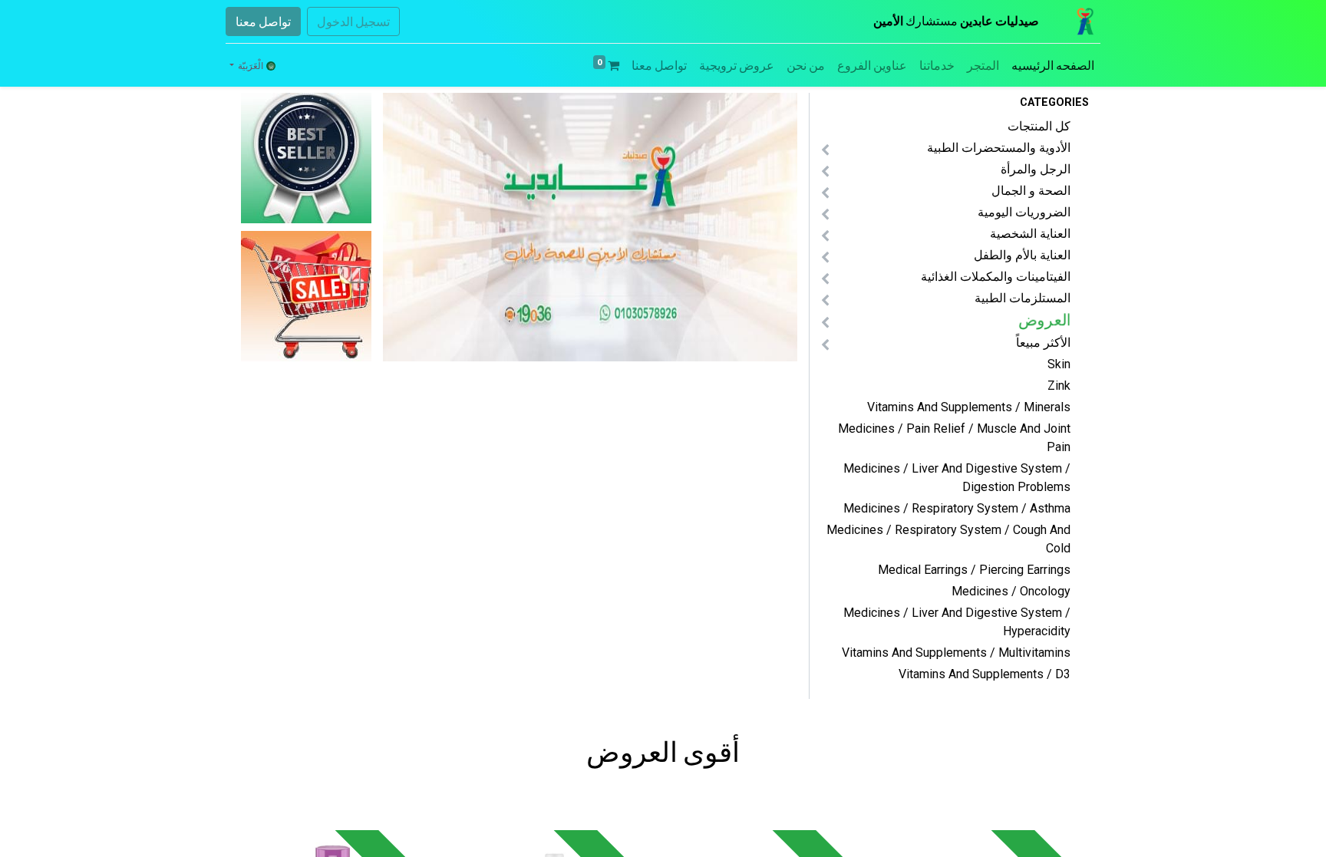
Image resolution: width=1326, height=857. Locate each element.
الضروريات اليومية (1024, 212)
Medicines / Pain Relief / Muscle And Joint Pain (954, 437)
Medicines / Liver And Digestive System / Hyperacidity (956, 621)
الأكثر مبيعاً (1043, 342)
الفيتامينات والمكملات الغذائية (995, 276)
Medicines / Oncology (1011, 591)
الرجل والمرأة (1035, 169)
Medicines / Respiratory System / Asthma (956, 508)
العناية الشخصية (1030, 233)
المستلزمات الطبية (1022, 298)
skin (1058, 364)
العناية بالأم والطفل (1022, 255)
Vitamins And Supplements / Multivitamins (956, 652)
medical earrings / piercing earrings (974, 569)
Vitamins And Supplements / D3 (984, 674)
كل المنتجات (1039, 126)
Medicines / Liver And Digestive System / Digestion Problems (956, 477)
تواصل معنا (263, 21)
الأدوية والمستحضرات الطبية (998, 147)
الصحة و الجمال (1030, 190)
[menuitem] (1052, 65)
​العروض (1044, 320)
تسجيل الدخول (353, 21)
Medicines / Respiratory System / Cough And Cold (948, 538)
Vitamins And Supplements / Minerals (968, 407)
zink (1058, 385)
